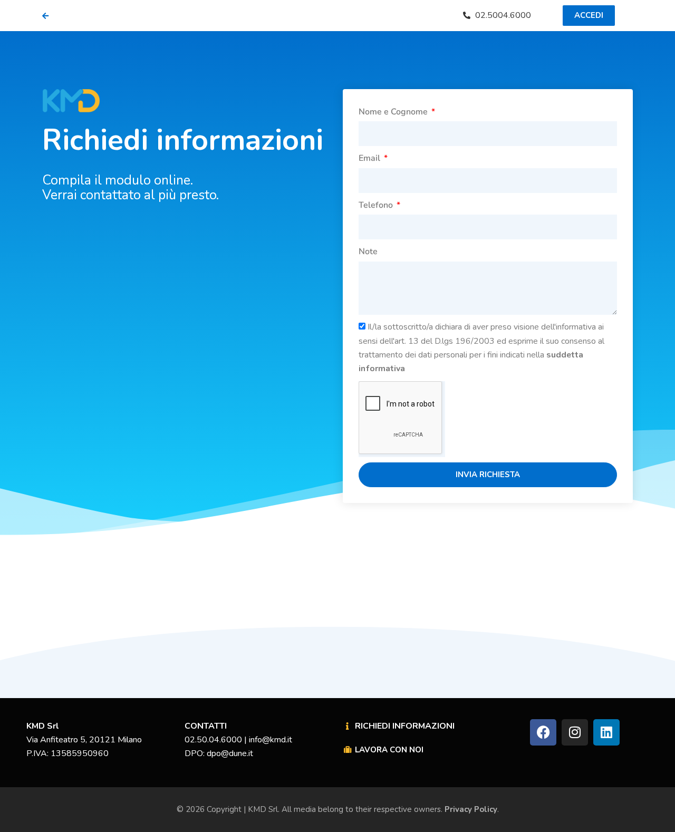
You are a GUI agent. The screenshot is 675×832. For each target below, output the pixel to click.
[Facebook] (543, 732)
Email (370, 158)
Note (368, 251)
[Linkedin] (606, 732)
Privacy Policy (469, 809)
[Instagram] (575, 732)
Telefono (377, 205)
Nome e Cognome (394, 112)
